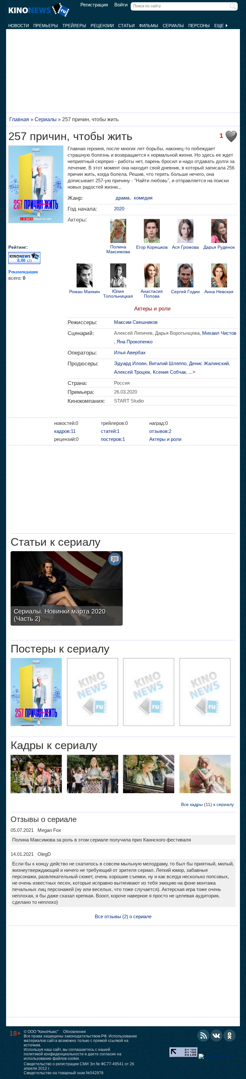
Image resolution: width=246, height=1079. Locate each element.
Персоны (199, 25)
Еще (219, 25)
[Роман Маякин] (85, 276)
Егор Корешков (152, 247)
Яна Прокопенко (134, 341)
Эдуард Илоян (130, 363)
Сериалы (173, 25)
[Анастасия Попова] (152, 276)
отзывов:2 (160, 431)
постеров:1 (113, 439)
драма (122, 197)
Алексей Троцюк (132, 372)
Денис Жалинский (209, 363)
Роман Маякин (84, 291)
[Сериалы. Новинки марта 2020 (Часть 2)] (67, 589)
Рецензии (102, 25)
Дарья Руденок (219, 247)
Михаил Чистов (219, 333)
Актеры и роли (152, 309)
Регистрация (94, 4)
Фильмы (148, 25)
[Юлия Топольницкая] (118, 276)
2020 (119, 208)
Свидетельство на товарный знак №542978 (63, 1073)
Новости (18, 25)
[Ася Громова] (185, 232)
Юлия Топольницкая (118, 294)
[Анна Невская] (219, 276)
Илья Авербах (130, 352)
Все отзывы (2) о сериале (123, 916)
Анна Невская (219, 291)
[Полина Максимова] (118, 232)
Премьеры (45, 25)
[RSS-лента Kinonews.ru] (203, 1035)
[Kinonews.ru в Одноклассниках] (230, 1035)
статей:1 (110, 431)
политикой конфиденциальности (54, 1054)
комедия (143, 197)
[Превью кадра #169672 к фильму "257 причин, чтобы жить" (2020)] (148, 775)
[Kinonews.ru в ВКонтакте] (216, 1035)
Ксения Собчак (169, 372)
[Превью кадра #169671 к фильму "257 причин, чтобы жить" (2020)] (205, 775)
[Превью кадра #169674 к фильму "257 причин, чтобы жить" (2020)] (36, 775)
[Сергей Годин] (185, 276)
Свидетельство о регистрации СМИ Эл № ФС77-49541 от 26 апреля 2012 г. (79, 1066)
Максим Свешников (136, 322)
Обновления (74, 1031)
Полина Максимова (118, 249)
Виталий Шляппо (167, 363)
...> (192, 372)
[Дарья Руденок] (219, 232)
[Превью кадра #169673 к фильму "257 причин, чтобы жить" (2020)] (92, 775)
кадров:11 (65, 431)
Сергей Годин (185, 291)
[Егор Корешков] (152, 232)
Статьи (126, 25)
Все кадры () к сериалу (207, 804)
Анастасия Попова (152, 294)
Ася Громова (185, 247)
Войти (120, 4)
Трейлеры (74, 25)
